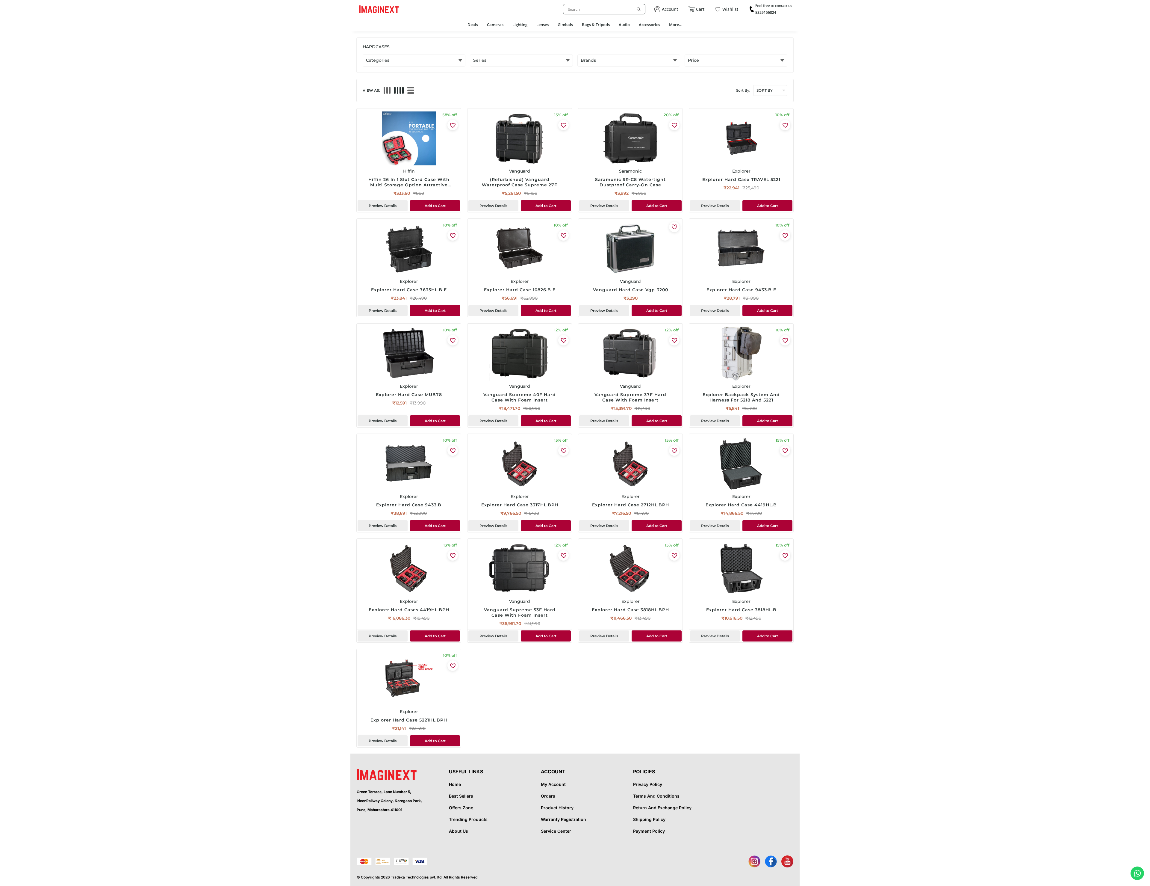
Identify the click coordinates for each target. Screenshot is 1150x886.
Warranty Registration (563, 819)
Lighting (519, 24)
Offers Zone (461, 807)
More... (676, 24)
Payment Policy (649, 831)
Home (455, 784)
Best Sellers (461, 796)
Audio (624, 24)
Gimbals (565, 24)
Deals (472, 24)
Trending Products (468, 819)
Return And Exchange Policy (662, 807)
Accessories (649, 24)
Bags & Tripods (596, 24)
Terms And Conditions (656, 796)
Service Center (556, 831)
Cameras (495, 24)
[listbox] (604, 9)
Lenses (542, 24)
